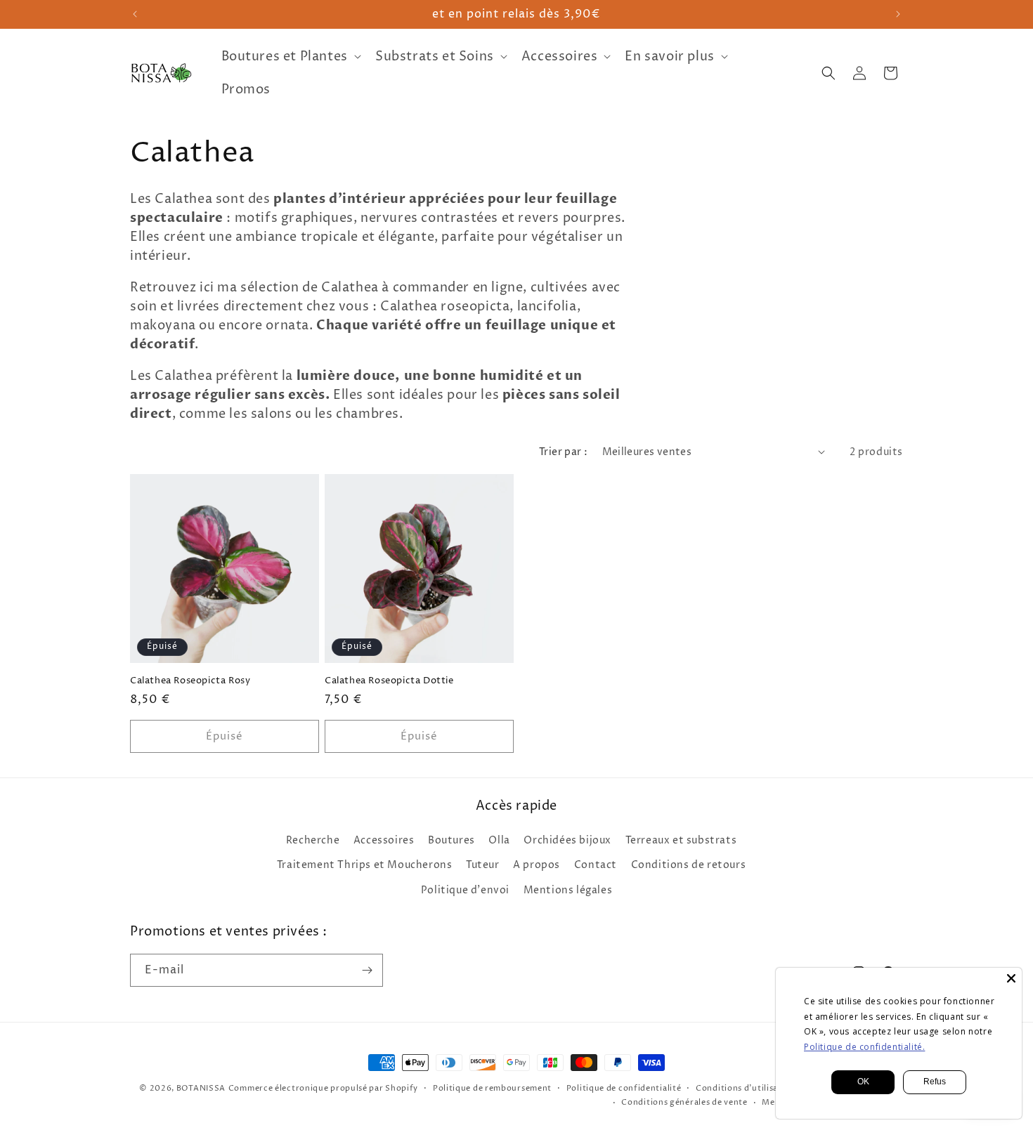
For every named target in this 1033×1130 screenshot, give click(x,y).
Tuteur (483, 865)
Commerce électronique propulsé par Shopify (323, 1088)
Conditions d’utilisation (745, 1088)
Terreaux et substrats (681, 840)
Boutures (451, 840)
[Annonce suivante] (898, 14)
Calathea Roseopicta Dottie (389, 681)
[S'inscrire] (366, 970)
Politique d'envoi (465, 890)
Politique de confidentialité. (864, 1047)
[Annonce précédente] (134, 14)
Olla (498, 840)
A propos (536, 865)
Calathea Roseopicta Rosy (190, 681)
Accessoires (384, 840)
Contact (595, 865)
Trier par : (563, 452)
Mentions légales (568, 890)
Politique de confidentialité (624, 1088)
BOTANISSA (201, 1088)
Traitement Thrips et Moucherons (365, 865)
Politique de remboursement (492, 1088)
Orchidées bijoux (567, 840)
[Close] (1011, 978)
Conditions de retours (688, 865)
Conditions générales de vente (684, 1102)
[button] (290, 56)
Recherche (312, 840)
